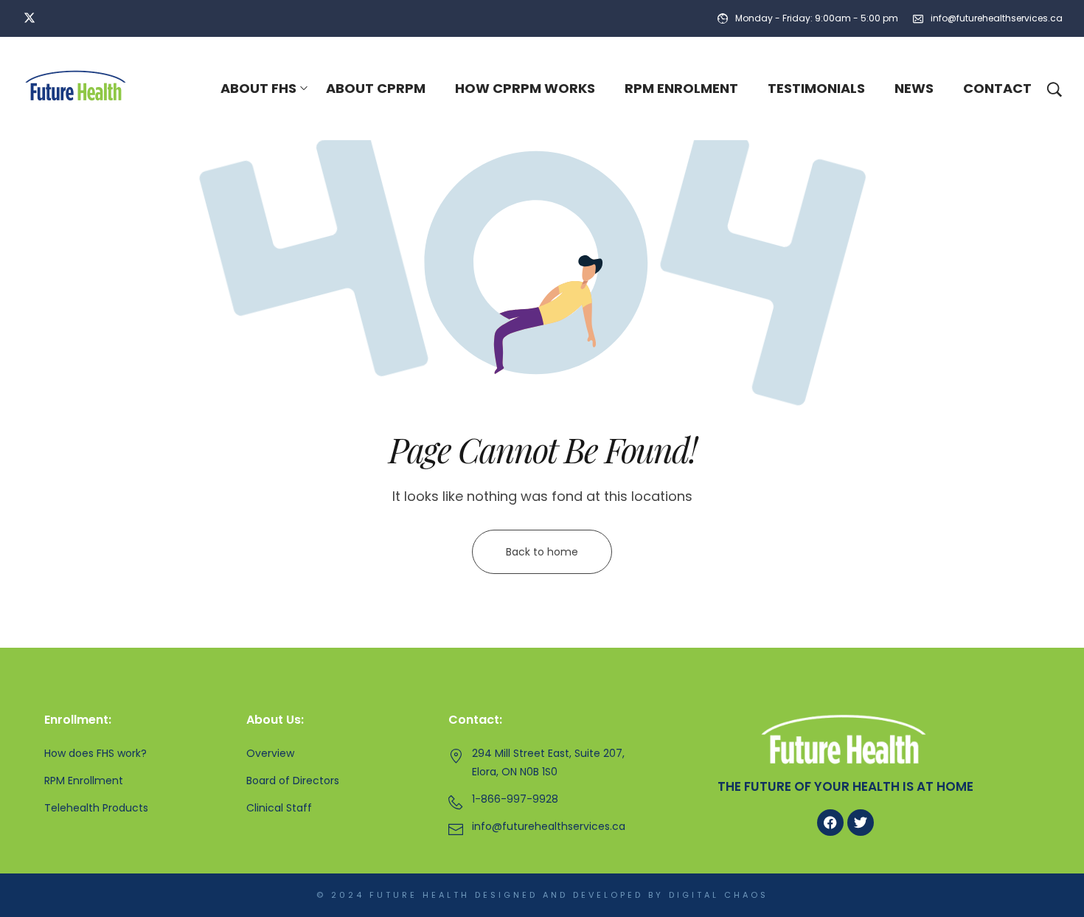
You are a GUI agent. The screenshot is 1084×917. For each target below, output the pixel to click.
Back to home (542, 551)
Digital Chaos (718, 895)
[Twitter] (860, 822)
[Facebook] (830, 822)
